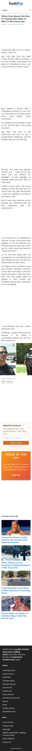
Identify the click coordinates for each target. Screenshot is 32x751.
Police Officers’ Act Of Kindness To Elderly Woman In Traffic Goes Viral (15, 565)
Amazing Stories (8, 670)
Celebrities (6, 677)
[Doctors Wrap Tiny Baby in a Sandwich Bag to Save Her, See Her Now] (16, 610)
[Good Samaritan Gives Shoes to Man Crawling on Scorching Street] (16, 584)
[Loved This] (3, 382)
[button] (30, 10)
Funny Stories (7, 694)
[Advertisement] (16, 37)
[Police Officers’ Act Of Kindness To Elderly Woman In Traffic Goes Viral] (16, 559)
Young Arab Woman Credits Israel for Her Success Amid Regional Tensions (14, 539)
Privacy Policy (7, 726)
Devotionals (7, 691)
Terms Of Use (7, 722)
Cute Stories (7, 687)
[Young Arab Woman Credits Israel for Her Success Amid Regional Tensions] (16, 534)
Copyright (6, 729)
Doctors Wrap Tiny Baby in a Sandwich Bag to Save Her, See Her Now (14, 615)
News (4, 705)
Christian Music (8, 681)
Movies (5, 701)
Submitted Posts (9, 711)
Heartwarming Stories (11, 698)
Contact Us (6, 742)
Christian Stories (9, 684)
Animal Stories (8, 674)
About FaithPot (8, 738)
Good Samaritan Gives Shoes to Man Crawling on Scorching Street (15, 590)
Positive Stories (20, 24)
